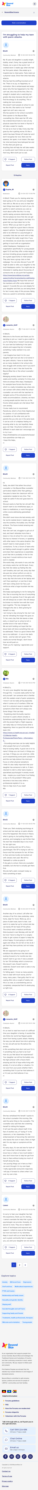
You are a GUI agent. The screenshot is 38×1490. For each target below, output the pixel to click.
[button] (5, 159)
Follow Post (28, 159)
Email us (14, 1447)
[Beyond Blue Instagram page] (18, 1457)
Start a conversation (19, 23)
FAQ (6, 1405)
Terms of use (7, 1476)
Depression (27, 1282)
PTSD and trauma (8, 1291)
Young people (27, 1322)
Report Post (10, 165)
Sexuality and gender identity (12, 1300)
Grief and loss (7, 1286)
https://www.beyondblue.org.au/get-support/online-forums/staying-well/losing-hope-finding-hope (19, 278)
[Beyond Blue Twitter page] (24, 1457)
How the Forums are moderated (17, 1408)
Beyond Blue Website (10, 1345)
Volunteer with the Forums (15, 1416)
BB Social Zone (15, 1282)
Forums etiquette (12, 1412)
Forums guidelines (12, 1401)
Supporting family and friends (12, 1313)
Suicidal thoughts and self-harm (13, 1309)
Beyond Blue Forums (7, 3)
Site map (5, 1486)
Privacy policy (7, 1481)
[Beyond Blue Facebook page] (5, 1457)
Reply (28, 165)
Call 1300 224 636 (18, 1429)
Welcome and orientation (11, 1322)
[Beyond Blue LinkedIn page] (30, 1457)
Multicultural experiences (24, 1286)
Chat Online (16, 1438)
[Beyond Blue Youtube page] (12, 1457)
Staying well (6, 1304)
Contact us (6, 1471)
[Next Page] (25, 1265)
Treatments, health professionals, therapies (17, 1318)
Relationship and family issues (12, 1295)
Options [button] (35, 12)
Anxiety (4, 1282)
